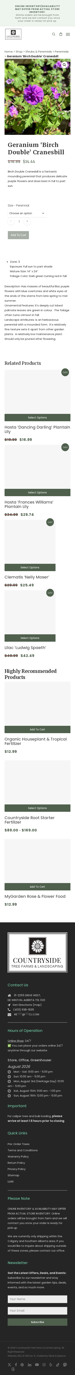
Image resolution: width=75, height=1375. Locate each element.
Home (9, 51)
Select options (37, 417)
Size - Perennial (18, 205)
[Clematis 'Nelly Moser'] (30, 545)
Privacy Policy (16, 1169)
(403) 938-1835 (23, 1009)
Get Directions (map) (27, 1005)
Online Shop (16, 1041)
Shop (19, 51)
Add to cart (18, 235)
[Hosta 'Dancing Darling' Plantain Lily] (38, 395)
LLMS (11, 1181)
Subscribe (37, 1322)
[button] (68, 34)
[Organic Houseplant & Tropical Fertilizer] (38, 707)
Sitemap (13, 1175)
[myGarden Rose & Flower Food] (38, 864)
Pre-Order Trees (18, 1144)
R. (35, 1355)
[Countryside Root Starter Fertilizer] (38, 786)
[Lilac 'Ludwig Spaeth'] (30, 616)
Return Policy (16, 1163)
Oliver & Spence (57, 1355)
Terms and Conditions (23, 1150)
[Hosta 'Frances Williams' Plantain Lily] (38, 470)
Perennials (62, 51)
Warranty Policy (18, 1156)
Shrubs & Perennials (38, 51)
